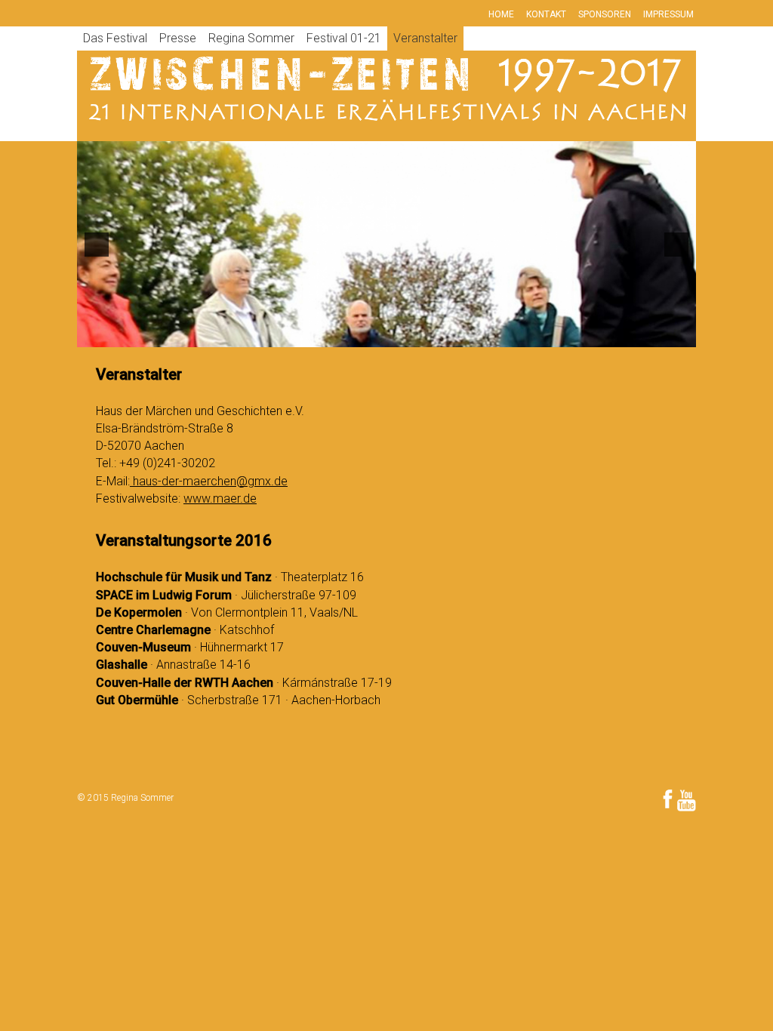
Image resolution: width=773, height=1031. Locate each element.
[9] (418, 334)
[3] (323, 334)
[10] (434, 334)
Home (501, 14)
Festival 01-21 (343, 38)
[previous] (97, 244)
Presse (177, 38)
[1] (291, 334)
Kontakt (546, 14)
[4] (339, 334)
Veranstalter (425, 38)
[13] (481, 334)
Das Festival (115, 38)
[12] (465, 334)
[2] (307, 334)
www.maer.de (220, 498)
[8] (402, 334)
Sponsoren (604, 14)
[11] (450, 334)
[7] (386, 334)
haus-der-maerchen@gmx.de (209, 481)
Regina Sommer (251, 38)
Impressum (668, 14)
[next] (676, 244)
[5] (355, 334)
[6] (370, 334)
